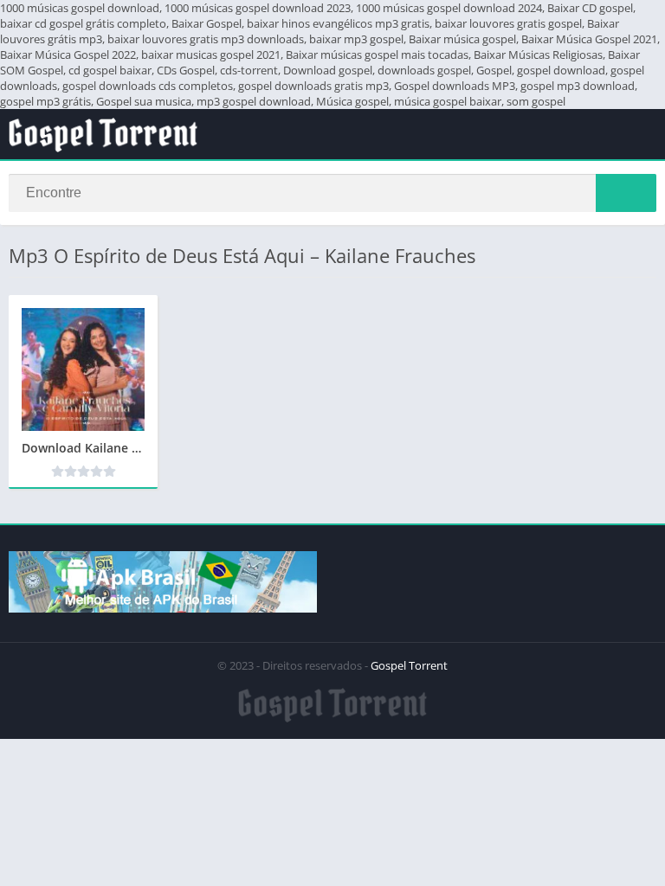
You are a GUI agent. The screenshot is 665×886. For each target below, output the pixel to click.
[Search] (626, 193)
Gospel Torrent (409, 665)
